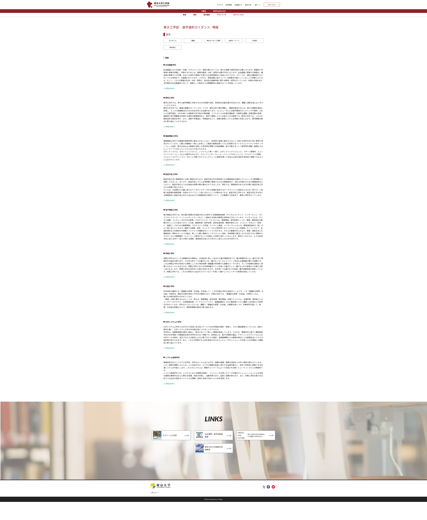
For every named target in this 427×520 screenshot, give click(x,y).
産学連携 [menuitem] (206, 15)
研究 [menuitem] (194, 15)
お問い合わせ (272, 5)
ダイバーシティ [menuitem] (238, 15)
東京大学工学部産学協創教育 (214, 448)
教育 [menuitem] (184, 15)
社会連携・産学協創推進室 (214, 435)
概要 (193, 40)
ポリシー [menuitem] (154, 492)
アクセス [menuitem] (220, 5)
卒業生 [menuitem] (203, 11)
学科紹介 (172, 47)
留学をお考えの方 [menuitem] (219, 11)
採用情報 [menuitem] (229, 5)
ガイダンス (172, 40)
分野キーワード (234, 40)
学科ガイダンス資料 (214, 40)
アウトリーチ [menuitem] (221, 15)
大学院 (254, 40)
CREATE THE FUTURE (251, 435)
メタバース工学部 (170, 435)
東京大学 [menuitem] (248, 5)
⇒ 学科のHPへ (169, 88)
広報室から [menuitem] (238, 5)
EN (259, 5)
